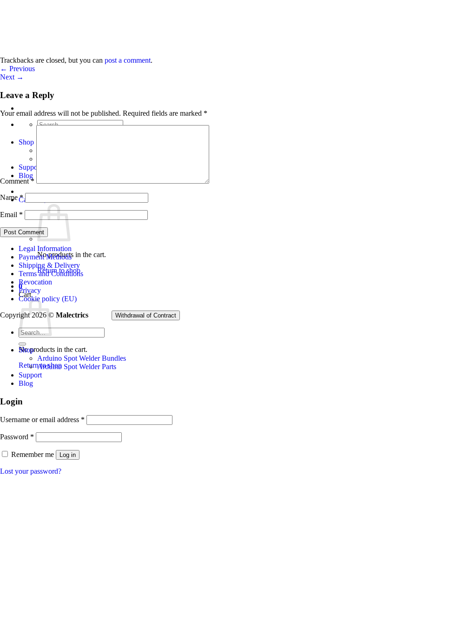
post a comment (128, 60)
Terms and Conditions (51, 274)
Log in (68, 454)
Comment (17, 181)
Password (17, 437)
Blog (26, 383)
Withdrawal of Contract (145, 315)
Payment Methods (45, 257)
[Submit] (22, 344)
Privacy (30, 290)
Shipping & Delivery (49, 265)
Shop (26, 350)
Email (11, 214)
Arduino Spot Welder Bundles (81, 358)
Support (30, 375)
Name (11, 197)
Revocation (35, 282)
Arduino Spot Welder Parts (76, 366)
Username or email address (42, 419)
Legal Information (45, 248)
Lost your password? (30, 471)
